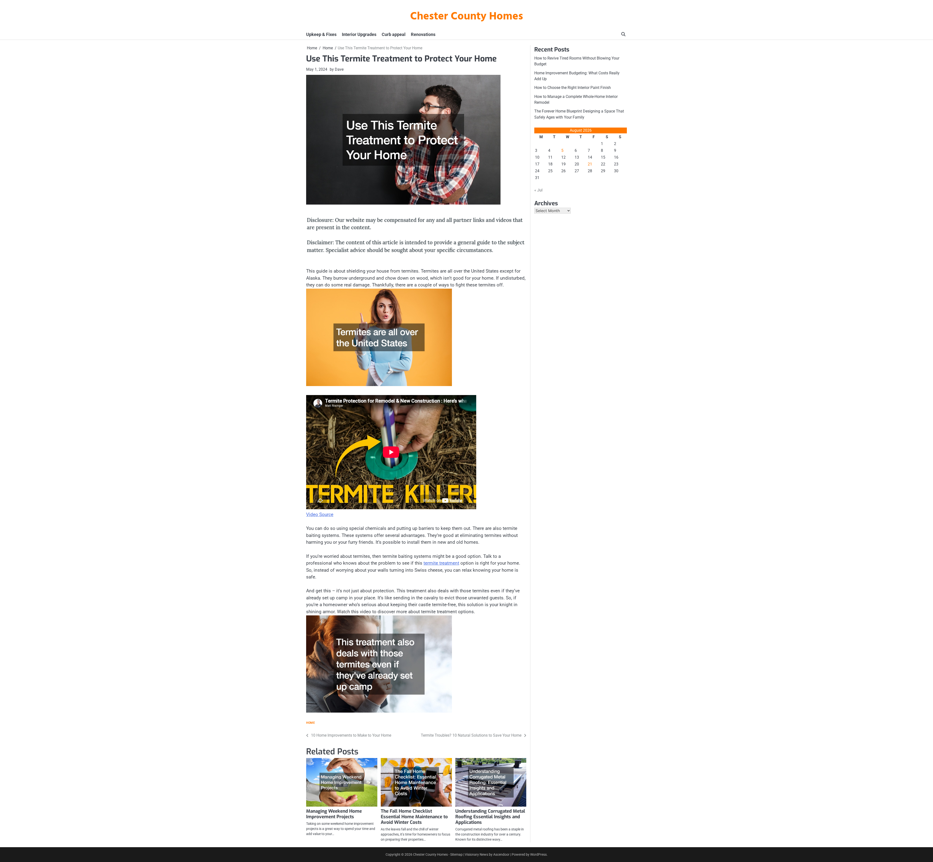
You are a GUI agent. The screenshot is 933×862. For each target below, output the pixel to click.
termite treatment (441, 563)
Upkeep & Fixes (321, 34)
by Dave (337, 69)
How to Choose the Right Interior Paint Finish (572, 87)
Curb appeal (394, 34)
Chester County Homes (466, 17)
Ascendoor (501, 854)
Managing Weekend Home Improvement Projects (334, 814)
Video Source (319, 514)
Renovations (423, 34)
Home (310, 723)
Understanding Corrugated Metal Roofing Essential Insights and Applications (490, 816)
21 (590, 164)
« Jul (538, 190)
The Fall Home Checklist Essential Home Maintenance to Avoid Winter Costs (414, 816)
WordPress (538, 854)
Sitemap (456, 854)
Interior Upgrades (359, 34)
